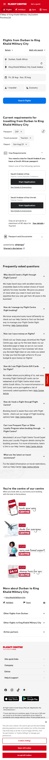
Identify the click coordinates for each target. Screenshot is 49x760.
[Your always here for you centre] (24, 571)
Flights (9, 10)
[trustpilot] (24, 690)
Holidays (22, 10)
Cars (34, 10)
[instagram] (12, 690)
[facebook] (5, 690)
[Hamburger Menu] (5, 4)
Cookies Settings (24, 741)
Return (8, 50)
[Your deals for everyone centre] (24, 529)
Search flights (24, 100)
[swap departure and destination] (41, 63)
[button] (13, 88)
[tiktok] (18, 690)
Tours (44, 10)
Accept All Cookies (24, 755)
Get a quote (35, 4)
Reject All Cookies (24, 748)
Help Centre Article (19, 325)
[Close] (46, 722)
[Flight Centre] (17, 4)
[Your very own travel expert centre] (24, 550)
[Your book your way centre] (24, 508)
